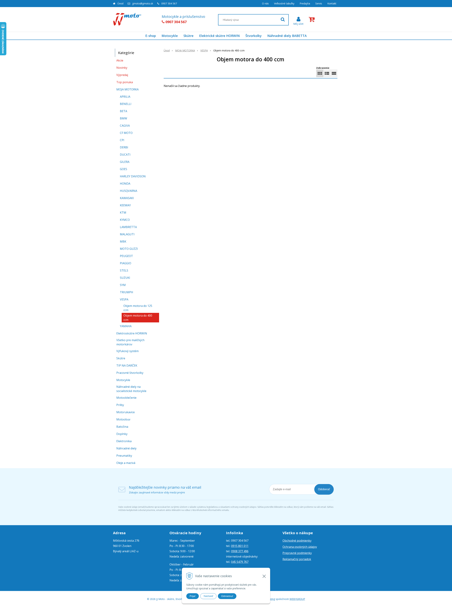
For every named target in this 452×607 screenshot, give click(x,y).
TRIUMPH (126, 292)
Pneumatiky (124, 456)
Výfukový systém (127, 351)
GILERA (124, 162)
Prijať (192, 596)
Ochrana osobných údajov (299, 547)
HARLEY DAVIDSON (133, 176)
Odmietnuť (227, 596)
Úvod (120, 3)
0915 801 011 (239, 546)
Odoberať (324, 489)
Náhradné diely (126, 448)
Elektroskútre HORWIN (131, 333)
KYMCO (125, 220)
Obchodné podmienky (296, 541)
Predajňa (305, 3)
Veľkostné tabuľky (284, 3)
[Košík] (312, 19)
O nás (265, 3)
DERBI (124, 147)
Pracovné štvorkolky (129, 373)
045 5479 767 (239, 562)
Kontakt (331, 3)
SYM (123, 285)
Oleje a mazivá (125, 463)
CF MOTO (126, 133)
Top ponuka (124, 82)
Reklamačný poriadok (296, 559)
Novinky (121, 68)
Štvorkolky (253, 36)
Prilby (120, 405)
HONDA (125, 183)
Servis (318, 3)
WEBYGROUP (297, 599)
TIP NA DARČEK (126, 365)
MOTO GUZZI (129, 249)
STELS (124, 270)
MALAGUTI (127, 234)
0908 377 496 (239, 551)
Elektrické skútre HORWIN (219, 36)
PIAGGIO (125, 263)
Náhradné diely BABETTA (287, 36)
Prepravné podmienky (297, 553)
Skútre (188, 36)
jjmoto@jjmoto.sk (142, 3)
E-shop (150, 36)
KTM (123, 212)
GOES (123, 169)
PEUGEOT (126, 256)
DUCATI (125, 155)
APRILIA (125, 97)
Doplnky (121, 434)
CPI (122, 140)
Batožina (122, 427)
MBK (123, 241)
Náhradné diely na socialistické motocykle (131, 389)
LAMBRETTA (128, 227)
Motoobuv (123, 419)
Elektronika (124, 441)
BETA (123, 111)
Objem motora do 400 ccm (137, 318)
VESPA (204, 50)
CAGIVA (125, 126)
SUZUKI (125, 278)
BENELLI (125, 104)
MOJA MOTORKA (185, 50)
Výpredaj (122, 75)
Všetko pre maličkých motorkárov (130, 342)
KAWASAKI (127, 198)
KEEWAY (125, 205)
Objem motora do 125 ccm (137, 308)
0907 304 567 (169, 3)
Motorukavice (125, 412)
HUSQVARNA (128, 191)
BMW (123, 118)
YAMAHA (126, 326)
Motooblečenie (126, 398)
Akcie (119, 60)
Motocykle (170, 36)
